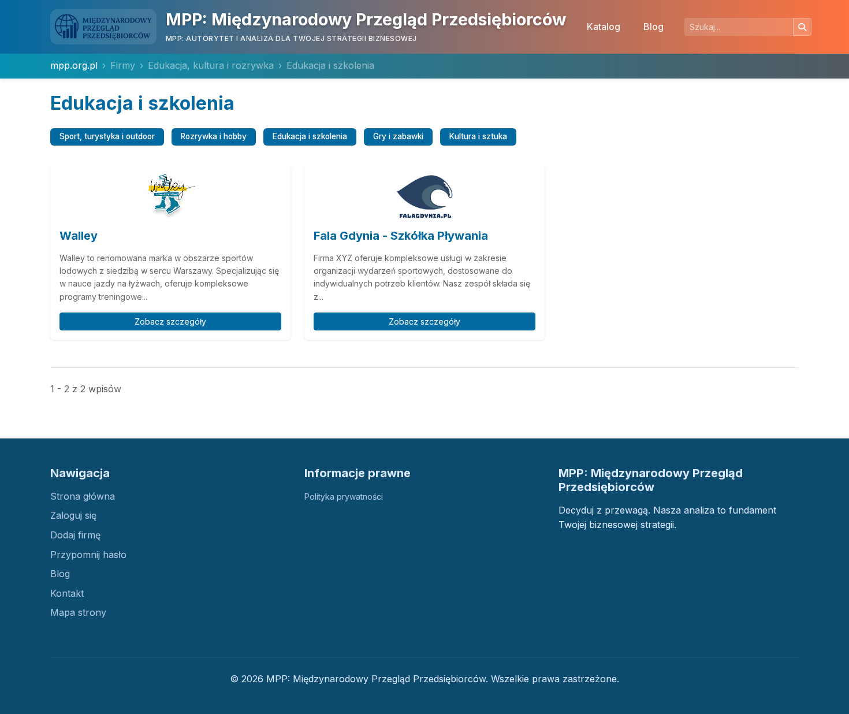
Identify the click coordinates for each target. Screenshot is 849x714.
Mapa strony (78, 612)
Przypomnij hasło (88, 554)
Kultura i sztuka (478, 136)
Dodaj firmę (75, 535)
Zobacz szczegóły (170, 321)
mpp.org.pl (74, 65)
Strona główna (82, 496)
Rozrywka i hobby (214, 136)
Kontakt (67, 593)
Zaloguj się (73, 515)
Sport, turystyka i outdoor (107, 136)
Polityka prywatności (343, 496)
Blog (653, 26)
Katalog (603, 26)
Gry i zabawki (398, 136)
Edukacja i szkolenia (310, 136)
